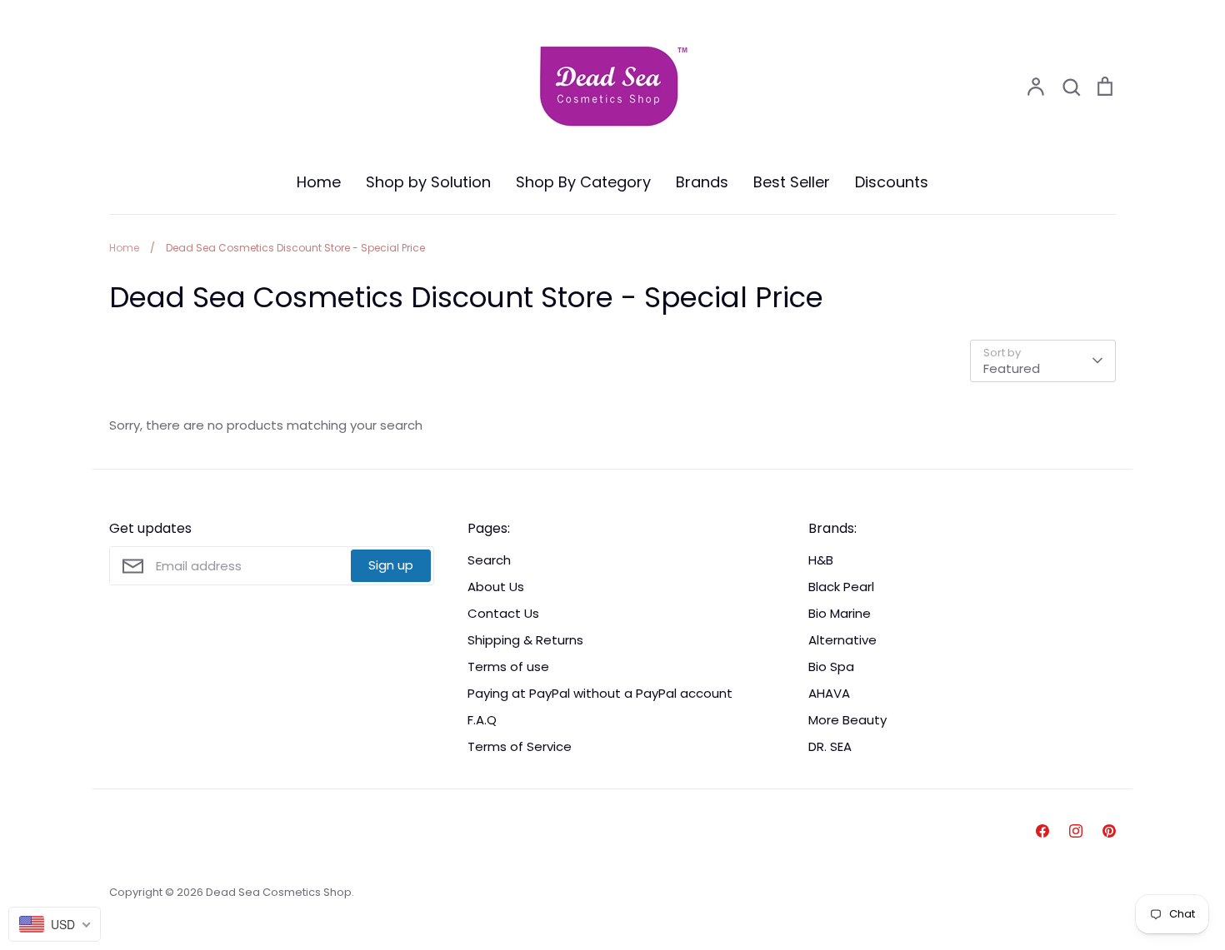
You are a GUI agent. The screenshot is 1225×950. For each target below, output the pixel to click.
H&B (820, 560)
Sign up (390, 565)
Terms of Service (520, 746)
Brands (702, 182)
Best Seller (791, 182)
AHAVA (829, 693)
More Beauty (847, 720)
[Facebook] (1042, 831)
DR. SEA (830, 746)
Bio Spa (831, 666)
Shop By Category (583, 182)
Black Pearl (841, 586)
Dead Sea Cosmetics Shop (279, 892)
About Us (496, 586)
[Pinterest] (1109, 831)
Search (489, 560)
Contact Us (503, 613)
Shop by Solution (428, 182)
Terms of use (508, 666)
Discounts (891, 182)
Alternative (842, 640)
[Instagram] (1075, 831)
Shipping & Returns (525, 640)
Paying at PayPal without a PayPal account (600, 693)
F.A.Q (482, 720)
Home (319, 182)
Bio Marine (839, 613)
